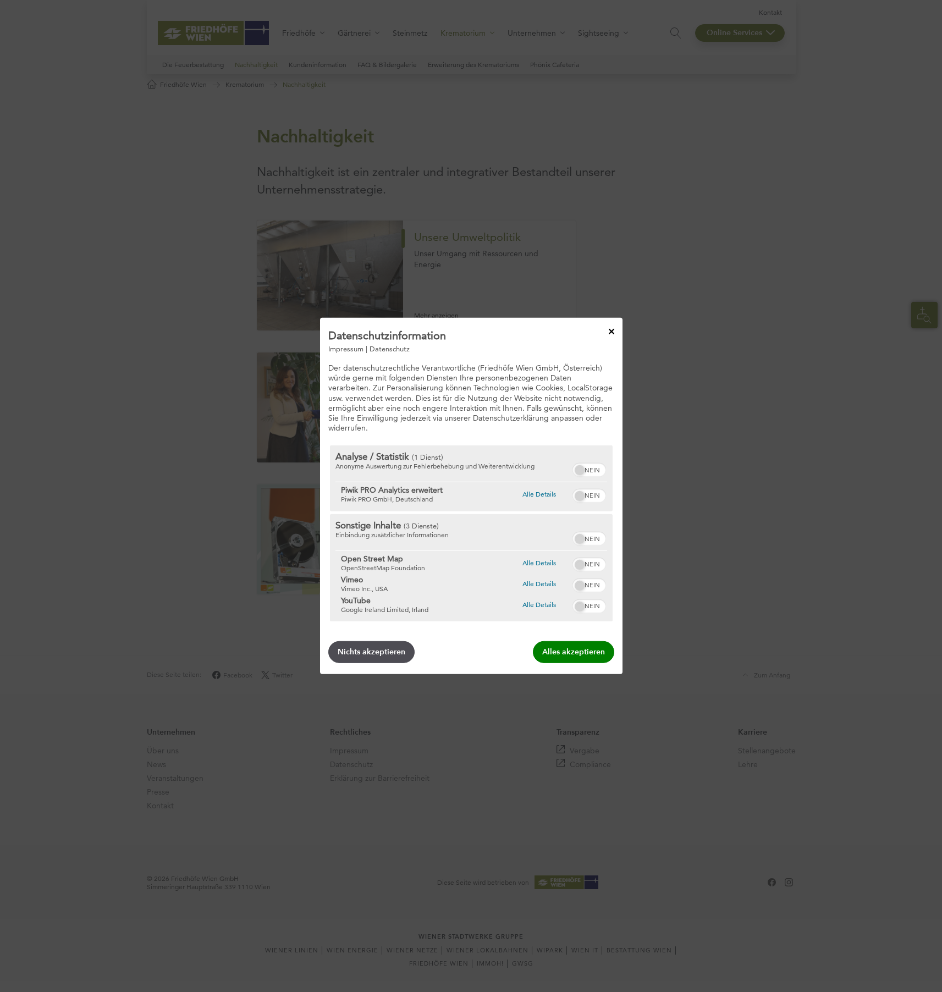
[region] (471, 533)
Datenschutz (390, 348)
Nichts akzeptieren (371, 652)
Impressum (345, 348)
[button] (580, 470)
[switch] (589, 468)
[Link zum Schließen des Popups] (611, 331)
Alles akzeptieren (573, 652)
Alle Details (539, 493)
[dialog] (471, 496)
